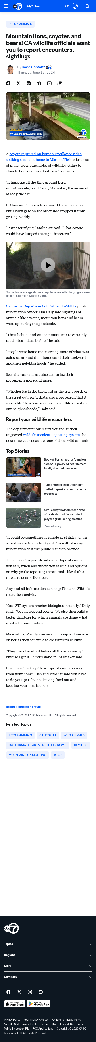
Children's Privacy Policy (66, 1019)
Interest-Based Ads (71, 1024)
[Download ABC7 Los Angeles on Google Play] (39, 1003)
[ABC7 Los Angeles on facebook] (8, 992)
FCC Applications (43, 1028)
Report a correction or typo (23, 707)
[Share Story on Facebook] (8, 83)
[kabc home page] (11, 928)
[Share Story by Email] (49, 83)
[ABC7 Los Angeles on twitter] (19, 992)
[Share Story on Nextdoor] (39, 83)
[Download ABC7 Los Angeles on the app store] (14, 1003)
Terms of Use (48, 1024)
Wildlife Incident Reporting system (51, 434)
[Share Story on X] (18, 83)
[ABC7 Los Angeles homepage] (17, 6)
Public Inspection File (16, 1028)
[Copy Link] (59, 83)
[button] (6, 6)
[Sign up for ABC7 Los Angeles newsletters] (40, 992)
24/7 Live (33, 6)
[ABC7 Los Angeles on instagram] (29, 992)
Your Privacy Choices (36, 1019)
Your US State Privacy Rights (21, 1024)
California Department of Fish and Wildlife (41, 305)
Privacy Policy (12, 1019)
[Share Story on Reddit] (29, 83)
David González (33, 67)
